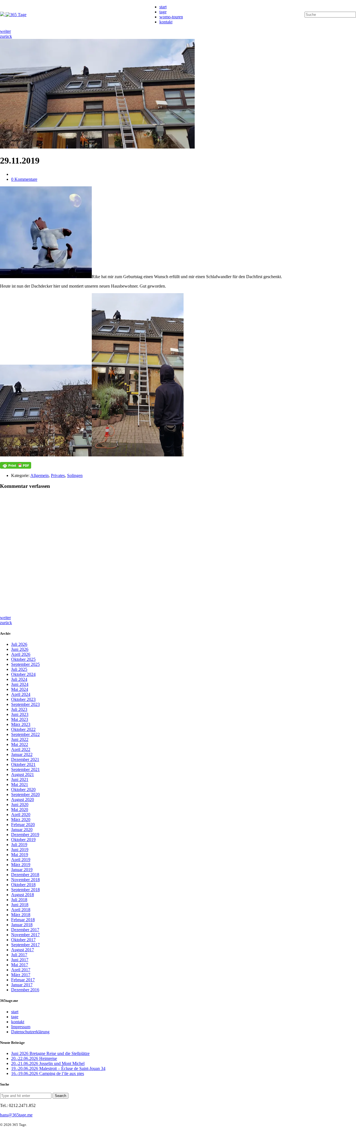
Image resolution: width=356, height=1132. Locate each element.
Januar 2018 (22, 924)
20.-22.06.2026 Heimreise (34, 1058)
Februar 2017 (23, 979)
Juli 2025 (19, 669)
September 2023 (25, 704)
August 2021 (22, 774)
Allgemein (39, 475)
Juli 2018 (19, 899)
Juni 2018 (19, 904)
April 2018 (20, 909)
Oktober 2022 (23, 729)
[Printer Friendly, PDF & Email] (15, 465)
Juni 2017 (19, 959)
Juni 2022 (19, 739)
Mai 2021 (19, 784)
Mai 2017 (19, 964)
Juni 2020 (19, 804)
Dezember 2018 (25, 874)
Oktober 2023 (23, 699)
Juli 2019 (19, 844)
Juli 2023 (19, 709)
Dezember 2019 (25, 834)
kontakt (165, 21)
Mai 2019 (19, 854)
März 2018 (20, 914)
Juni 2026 (19, 649)
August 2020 (22, 799)
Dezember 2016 (25, 989)
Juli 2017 (19, 954)
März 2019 (20, 864)
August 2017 (22, 949)
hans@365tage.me (16, 1115)
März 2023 (20, 724)
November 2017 (25, 934)
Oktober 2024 (23, 674)
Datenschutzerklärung (30, 1031)
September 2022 (25, 734)
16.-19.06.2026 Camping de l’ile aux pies (47, 1073)
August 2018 (22, 894)
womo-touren (171, 16)
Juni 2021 (19, 779)
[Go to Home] (13, 14)
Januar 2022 (22, 754)
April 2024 (20, 694)
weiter (5, 31)
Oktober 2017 (23, 939)
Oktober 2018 (23, 884)
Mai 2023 (19, 719)
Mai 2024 (19, 689)
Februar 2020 (23, 824)
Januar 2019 (22, 869)
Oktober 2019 (23, 839)
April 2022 (20, 749)
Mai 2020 (19, 809)
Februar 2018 (23, 919)
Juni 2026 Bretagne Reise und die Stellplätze (50, 1053)
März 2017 (20, 974)
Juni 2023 (19, 714)
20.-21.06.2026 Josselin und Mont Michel (48, 1063)
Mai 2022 (19, 744)
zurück (6, 36)
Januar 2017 (22, 984)
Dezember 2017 (25, 929)
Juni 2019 (19, 849)
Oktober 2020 (23, 789)
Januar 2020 (22, 829)
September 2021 (25, 769)
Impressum (20, 1026)
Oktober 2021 (23, 764)
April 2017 (20, 969)
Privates (58, 475)
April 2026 (20, 654)
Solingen (75, 475)
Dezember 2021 (25, 759)
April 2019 (20, 859)
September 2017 (25, 944)
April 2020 (20, 814)
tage (163, 11)
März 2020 (20, 819)
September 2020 (25, 794)
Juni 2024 (19, 684)
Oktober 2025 (23, 659)
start (163, 6)
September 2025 (25, 664)
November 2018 (25, 879)
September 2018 (25, 889)
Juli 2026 (19, 644)
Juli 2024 (19, 679)
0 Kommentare (24, 179)
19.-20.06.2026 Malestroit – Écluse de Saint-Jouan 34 (58, 1068)
